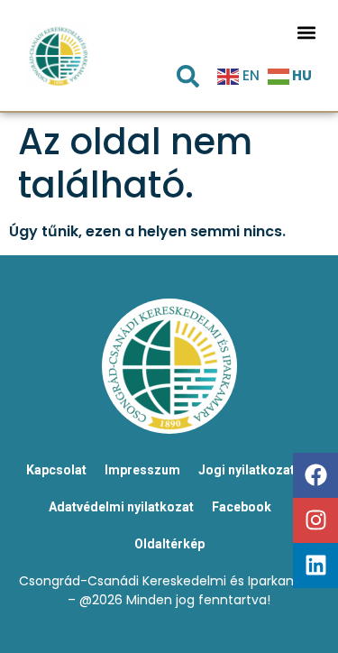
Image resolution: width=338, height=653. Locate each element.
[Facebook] (315, 475)
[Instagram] (315, 520)
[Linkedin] (315, 565)
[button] (306, 32)
